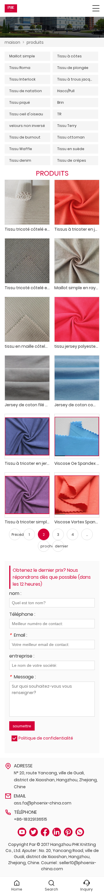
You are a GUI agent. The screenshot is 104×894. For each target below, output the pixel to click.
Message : (22, 677)
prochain (44, 546)
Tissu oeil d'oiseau (26, 114)
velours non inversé (27, 125)
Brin (60, 102)
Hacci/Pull (66, 90)
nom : (15, 594)
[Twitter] (33, 832)
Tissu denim (20, 160)
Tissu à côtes (69, 56)
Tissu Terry (67, 125)
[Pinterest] (68, 832)
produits (35, 42)
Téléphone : (22, 615)
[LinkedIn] (56, 832)
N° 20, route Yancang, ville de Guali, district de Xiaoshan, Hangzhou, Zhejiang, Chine (56, 780)
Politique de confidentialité (45, 738)
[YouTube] (22, 832)
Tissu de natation (25, 90)
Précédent (16, 534)
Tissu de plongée (72, 67)
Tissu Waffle (20, 148)
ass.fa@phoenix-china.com (42, 803)
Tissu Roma (19, 67)
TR (59, 114)
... (87, 534)
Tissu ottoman (71, 137)
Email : (18, 635)
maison (12, 42)
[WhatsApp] (79, 832)
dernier (59, 546)
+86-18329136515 (30, 819)
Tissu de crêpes (71, 160)
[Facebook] (45, 832)
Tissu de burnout (24, 137)
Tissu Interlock (22, 79)
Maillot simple (22, 56)
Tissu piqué (19, 102)
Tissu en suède (70, 148)
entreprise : (21, 656)
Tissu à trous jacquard (77, 79)
